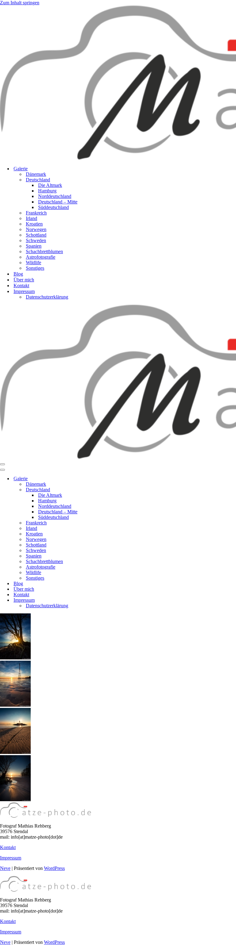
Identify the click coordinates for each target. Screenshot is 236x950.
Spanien (33, 246)
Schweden (36, 240)
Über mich (24, 279)
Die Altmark (50, 185)
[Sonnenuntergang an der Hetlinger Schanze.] (15, 705)
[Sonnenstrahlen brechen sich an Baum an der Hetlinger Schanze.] (15, 657)
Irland (31, 218)
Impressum (10, 857)
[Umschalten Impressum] (107, 600)
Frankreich (36, 212)
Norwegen (36, 229)
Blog (18, 273)
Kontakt (21, 285)
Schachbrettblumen (44, 251)
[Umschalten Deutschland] (107, 489)
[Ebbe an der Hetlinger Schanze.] (15, 752)
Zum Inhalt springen (19, 2)
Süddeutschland (53, 207)
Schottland (36, 235)
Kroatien (34, 223)
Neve (5, 868)
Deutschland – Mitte (57, 201)
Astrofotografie (40, 257)
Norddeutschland (54, 196)
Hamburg (47, 190)
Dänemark (36, 174)
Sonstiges (35, 268)
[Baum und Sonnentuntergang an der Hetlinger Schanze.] (15, 799)
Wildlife (33, 262)
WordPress (54, 868)
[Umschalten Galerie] (107, 478)
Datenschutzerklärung (47, 296)
